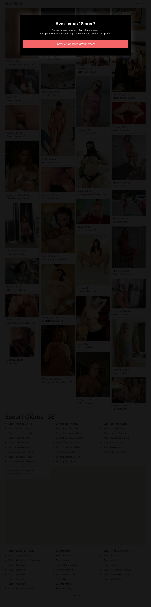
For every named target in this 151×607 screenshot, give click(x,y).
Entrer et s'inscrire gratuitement (75, 44)
